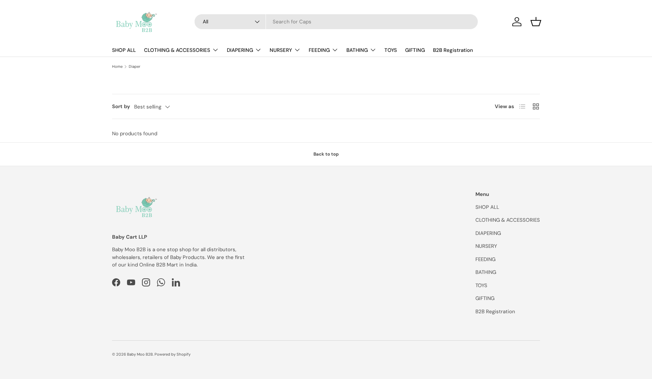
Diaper (134, 66)
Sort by (121, 106)
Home (117, 66)
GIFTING (415, 50)
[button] (535, 21)
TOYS (390, 50)
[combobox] (336, 21)
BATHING (357, 50)
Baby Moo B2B (140, 354)
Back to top (326, 154)
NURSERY (281, 50)
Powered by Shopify (173, 354)
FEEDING (319, 50)
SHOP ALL (124, 50)
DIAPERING (240, 50)
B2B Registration (453, 50)
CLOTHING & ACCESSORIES (177, 50)
